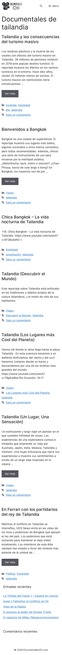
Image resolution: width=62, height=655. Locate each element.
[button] (41, 6)
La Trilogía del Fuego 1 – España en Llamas (30, 595)
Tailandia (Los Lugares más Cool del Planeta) (28, 337)
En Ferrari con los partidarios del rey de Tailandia (30, 512)
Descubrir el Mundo (18, 315)
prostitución (13, 254)
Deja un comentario (18, 114)
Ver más (10, 93)
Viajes (10, 192)
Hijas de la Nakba (14, 606)
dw (8, 110)
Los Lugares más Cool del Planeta (28, 392)
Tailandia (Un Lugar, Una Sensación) (25, 419)
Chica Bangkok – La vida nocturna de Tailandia (25, 219)
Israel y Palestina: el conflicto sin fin (26, 601)
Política (10, 573)
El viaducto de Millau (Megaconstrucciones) (31, 617)
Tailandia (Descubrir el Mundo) (23, 276)
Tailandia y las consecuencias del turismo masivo (30, 39)
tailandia (16, 110)
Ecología (11, 105)
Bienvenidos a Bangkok (24, 129)
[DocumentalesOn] (12, 6)
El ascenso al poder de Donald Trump (27, 612)
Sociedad (24, 105)
